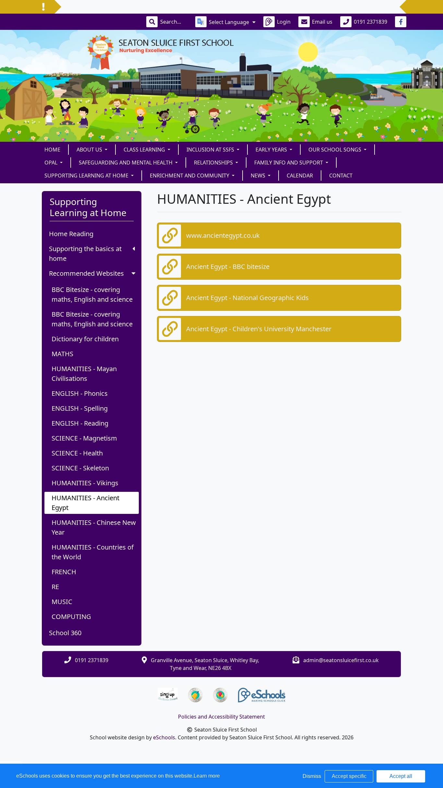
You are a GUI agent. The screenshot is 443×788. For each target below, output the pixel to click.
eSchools (164, 737)
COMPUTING (71, 616)
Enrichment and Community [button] (190, 175)
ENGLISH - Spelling (80, 408)
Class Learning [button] (145, 149)
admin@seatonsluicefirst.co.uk (341, 660)
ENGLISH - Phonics (80, 393)
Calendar (300, 175)
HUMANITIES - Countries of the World (93, 552)
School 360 (65, 632)
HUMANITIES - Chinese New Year (94, 527)
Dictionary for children (85, 338)
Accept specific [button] (349, 776)
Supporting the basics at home (85, 253)
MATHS (62, 353)
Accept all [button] (400, 776)
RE (55, 586)
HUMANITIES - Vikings (85, 483)
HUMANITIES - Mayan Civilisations (84, 373)
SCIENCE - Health (77, 453)
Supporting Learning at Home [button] (87, 175)
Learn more (207, 776)
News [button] (259, 175)
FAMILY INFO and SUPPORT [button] (289, 162)
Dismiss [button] (312, 776)
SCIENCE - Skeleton (80, 468)
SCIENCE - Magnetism (84, 438)
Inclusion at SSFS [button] (210, 149)
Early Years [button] (272, 149)
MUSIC (62, 601)
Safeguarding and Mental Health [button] (126, 162)
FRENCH (64, 571)
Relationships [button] (214, 162)
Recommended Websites (86, 273)
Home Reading (71, 233)
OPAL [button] (51, 162)
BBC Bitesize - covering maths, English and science (92, 294)
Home (52, 149)
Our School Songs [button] (335, 149)
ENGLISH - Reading (80, 423)
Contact (341, 175)
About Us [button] (90, 149)
